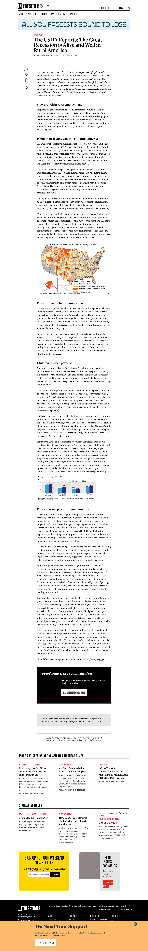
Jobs (111, 920)
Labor (21, 14)
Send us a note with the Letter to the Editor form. (80, 740)
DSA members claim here (74, 692)
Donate (121, 8)
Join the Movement (46, 943)
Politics (32, 14)
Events (73, 14)
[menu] (48, 6)
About (103, 8)
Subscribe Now (108, 884)
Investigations (58, 14)
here (101, 659)
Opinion (43, 14)
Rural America (40, 34)
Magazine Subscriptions (98, 920)
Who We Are (52, 920)
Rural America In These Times (47, 56)
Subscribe (112, 8)
